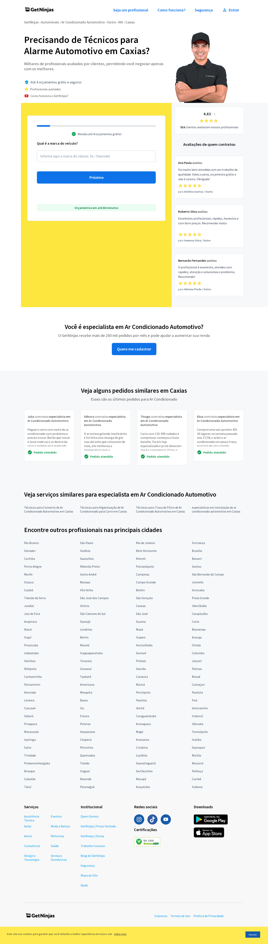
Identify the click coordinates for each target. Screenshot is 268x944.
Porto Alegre (33, 566)
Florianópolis (145, 566)
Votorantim (200, 708)
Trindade (30, 755)
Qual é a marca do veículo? (57, 143)
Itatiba (196, 740)
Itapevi (140, 637)
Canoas (141, 606)
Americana (87, 684)
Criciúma (142, 747)
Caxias (130, 22)
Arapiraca (30, 621)
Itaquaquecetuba (91, 653)
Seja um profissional (130, 10)
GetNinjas (31, 22)
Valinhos (30, 661)
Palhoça (197, 771)
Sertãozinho (144, 771)
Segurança (204, 10)
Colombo (198, 653)
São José (142, 614)
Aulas (27, 826)
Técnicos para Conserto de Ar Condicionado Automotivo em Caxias (48, 509)
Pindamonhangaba (37, 763)
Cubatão (30, 779)
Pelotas (85, 724)
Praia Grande (200, 598)
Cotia (195, 621)
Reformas (57, 836)
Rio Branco (31, 543)
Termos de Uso (180, 916)
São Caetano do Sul (93, 614)
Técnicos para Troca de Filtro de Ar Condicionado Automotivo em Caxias (160, 509)
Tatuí (27, 787)
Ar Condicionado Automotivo (83, 22)
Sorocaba (198, 590)
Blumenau (199, 629)
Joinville (197, 582)
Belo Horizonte (146, 551)
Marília (196, 755)
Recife (28, 574)
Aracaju (197, 637)
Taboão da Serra (35, 598)
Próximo (96, 177)
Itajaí (27, 637)
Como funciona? (171, 10)
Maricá (140, 684)
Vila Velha (86, 590)
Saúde (55, 846)
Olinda (196, 645)
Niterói (141, 559)
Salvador (30, 551)
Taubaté (85, 677)
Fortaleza (198, 543)
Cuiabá (28, 590)
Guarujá (85, 621)
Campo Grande (146, 582)
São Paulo (86, 543)
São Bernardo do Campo (208, 574)
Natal (28, 629)
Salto (27, 747)
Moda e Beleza (60, 826)
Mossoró (197, 763)
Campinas (142, 574)
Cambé (196, 779)
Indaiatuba (31, 653)
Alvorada (30, 692)
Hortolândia (144, 645)
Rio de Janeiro (145, 543)
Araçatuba (143, 787)
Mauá (139, 629)
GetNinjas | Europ (92, 836)
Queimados (87, 755)
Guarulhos (87, 559)
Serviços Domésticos (59, 858)
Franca (84, 716)
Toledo (84, 763)
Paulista (197, 692)
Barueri (197, 559)
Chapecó (86, 740)
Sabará (28, 716)
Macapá (141, 779)
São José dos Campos (94, 598)
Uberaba (197, 724)
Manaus (85, 582)
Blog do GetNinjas (93, 856)
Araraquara (143, 724)
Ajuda (84, 885)
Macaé (196, 677)
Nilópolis (30, 669)
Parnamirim (32, 684)
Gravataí (85, 669)
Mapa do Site (89, 875)
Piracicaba (31, 645)
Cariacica (142, 677)
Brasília (197, 551)
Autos (28, 836)
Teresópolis (200, 732)
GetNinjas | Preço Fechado (98, 826)
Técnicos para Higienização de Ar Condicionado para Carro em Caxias (103, 509)
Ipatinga (30, 740)
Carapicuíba (200, 614)
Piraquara (30, 724)
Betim (84, 637)
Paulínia (141, 700)
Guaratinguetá (146, 763)
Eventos (56, 816)
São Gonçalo (144, 598)
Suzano (141, 621)
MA (120, 22)
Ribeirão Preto (90, 566)
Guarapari (198, 747)
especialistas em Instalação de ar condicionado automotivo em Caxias (216, 509)
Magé (139, 732)
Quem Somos (89, 816)
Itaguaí (85, 771)
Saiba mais (120, 934)
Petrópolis (143, 692)
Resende (85, 779)
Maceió (84, 645)
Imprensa (160, 916)
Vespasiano (87, 732)
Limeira (29, 700)
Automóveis (50, 22)
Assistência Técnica (31, 818)
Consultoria (32, 846)
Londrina (86, 629)
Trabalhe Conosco (93, 846)
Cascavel (30, 708)
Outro (111, 22)
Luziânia (141, 755)
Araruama (142, 740)
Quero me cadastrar (134, 349)
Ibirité (140, 708)
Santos (196, 566)
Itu (82, 708)
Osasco (29, 582)
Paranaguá (87, 787)
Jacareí (196, 661)
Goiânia (85, 551)
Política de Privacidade (208, 916)
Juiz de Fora (32, 614)
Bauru (84, 700)
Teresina (86, 661)
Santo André (88, 574)
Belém (140, 590)
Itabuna (197, 787)
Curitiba (29, 559)
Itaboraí (197, 716)
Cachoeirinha (33, 677)
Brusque (29, 771)
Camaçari (198, 684)
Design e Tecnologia (31, 858)
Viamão (141, 669)
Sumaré (141, 653)
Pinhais (141, 661)
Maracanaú (31, 732)
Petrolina (86, 747)
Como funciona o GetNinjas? (49, 96)
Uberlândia (199, 606)
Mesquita (86, 692)
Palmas (197, 669)
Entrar (234, 10)
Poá (194, 700)
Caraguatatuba (146, 716)
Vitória (84, 606)
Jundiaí (29, 606)
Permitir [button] (253, 934)
